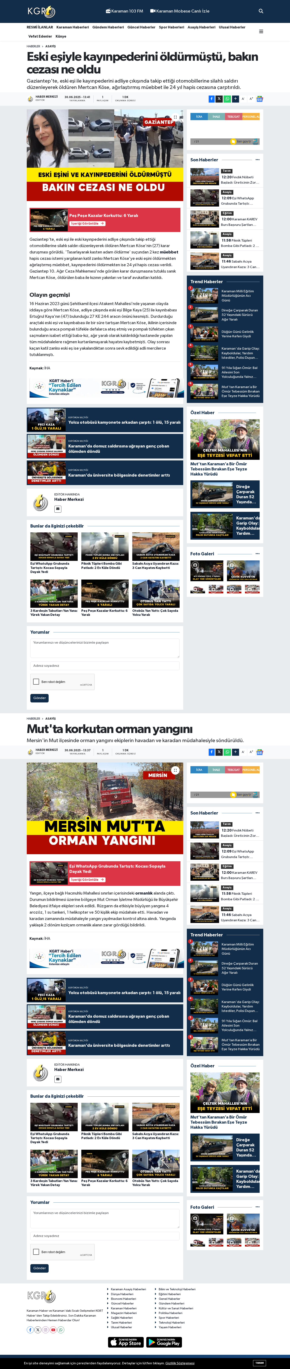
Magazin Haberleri (124, 1313)
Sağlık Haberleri (122, 1317)
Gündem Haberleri (108, 27)
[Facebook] (30, 1329)
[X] (37, 1329)
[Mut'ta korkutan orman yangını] (105, 808)
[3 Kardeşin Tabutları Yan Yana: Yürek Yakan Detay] (54, 593)
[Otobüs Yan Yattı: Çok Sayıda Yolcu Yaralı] (156, 593)
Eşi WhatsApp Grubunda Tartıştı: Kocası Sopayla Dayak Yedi (49, 567)
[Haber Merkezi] (40, 502)
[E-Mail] (57, 509)
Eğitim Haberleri (170, 1294)
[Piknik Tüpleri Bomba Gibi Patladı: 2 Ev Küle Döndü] (105, 546)
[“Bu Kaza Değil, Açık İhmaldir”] (234, 589)
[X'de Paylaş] (219, 99)
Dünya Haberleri (122, 1294)
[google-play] (164, 1342)
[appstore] (126, 1342)
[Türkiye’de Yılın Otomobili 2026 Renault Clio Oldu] (197, 589)
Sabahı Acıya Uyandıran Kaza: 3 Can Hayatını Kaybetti (238, 265)
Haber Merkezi (69, 499)
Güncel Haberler (141, 27)
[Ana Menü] (261, 32)
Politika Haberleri (170, 1313)
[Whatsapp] (60, 1329)
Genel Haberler (169, 1298)
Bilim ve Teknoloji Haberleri (177, 1289)
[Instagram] (45, 1329)
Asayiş (50, 46)
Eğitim (227, 213)
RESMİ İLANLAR (40, 27)
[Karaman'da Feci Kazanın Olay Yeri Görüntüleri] (252, 589)
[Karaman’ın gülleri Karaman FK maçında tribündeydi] (216, 589)
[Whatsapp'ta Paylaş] (227, 99)
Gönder (39, 698)
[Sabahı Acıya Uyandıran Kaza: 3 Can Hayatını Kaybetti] (156, 546)
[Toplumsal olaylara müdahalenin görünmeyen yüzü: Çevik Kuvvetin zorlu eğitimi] (243, 570)
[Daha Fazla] (235, 99)
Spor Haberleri (171, 27)
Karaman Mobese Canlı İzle (182, 11)
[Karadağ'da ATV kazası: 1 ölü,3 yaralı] (206, 570)
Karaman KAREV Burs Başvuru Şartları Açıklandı (239, 222)
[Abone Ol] (259, 99)
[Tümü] (258, 160)
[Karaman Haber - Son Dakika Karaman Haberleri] (41, 11)
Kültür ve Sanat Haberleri (176, 1308)
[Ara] (261, 11)
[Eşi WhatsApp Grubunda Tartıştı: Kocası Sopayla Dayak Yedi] (54, 546)
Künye (61, 36)
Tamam (259, 1363)
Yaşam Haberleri (170, 1327)
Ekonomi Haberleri (123, 1298)
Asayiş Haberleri (201, 27)
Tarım (227, 171)
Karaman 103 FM (126, 11)
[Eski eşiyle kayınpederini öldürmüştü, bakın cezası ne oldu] (105, 155)
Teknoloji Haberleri (172, 1322)
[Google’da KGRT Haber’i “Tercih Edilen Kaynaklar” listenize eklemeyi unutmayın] (107, 388)
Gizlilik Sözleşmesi (179, 1363)
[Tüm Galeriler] (258, 554)
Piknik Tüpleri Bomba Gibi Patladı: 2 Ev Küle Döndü (240, 244)
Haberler (33, 46)
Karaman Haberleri (72, 27)
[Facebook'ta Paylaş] (212, 99)
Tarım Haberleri (121, 1322)
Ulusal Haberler (232, 27)
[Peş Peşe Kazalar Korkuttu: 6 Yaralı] (105, 593)
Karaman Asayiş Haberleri (128, 1289)
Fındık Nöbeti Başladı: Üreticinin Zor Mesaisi (238, 180)
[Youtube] (53, 1329)
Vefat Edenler (40, 36)
